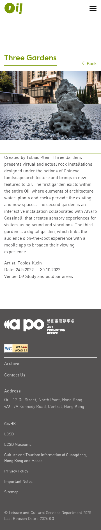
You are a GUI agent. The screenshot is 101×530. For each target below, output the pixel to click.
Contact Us (15, 375)
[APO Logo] (13, 8)
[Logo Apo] (39, 326)
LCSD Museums (17, 444)
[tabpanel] (50, 105)
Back (91, 63)
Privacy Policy (16, 471)
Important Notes (18, 481)
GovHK (10, 423)
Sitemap (11, 491)
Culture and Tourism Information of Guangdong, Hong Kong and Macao (45, 457)
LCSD (9, 433)
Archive (11, 363)
